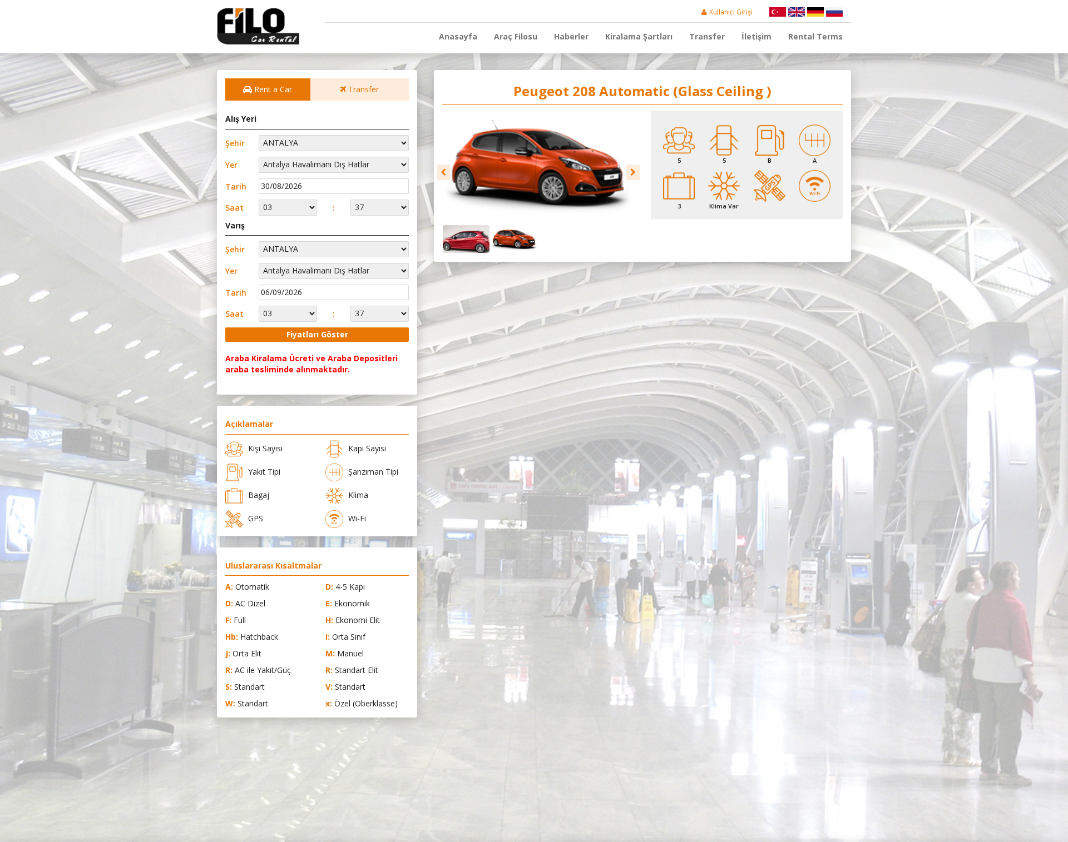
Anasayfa (458, 36)
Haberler (571, 36)
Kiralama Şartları (639, 36)
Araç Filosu (515, 36)
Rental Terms (815, 36)
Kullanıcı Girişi (731, 12)
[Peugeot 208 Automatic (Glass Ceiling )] (538, 166)
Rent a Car (272, 89)
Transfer (707, 36)
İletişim (756, 36)
